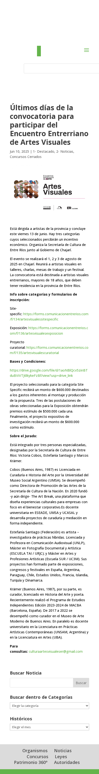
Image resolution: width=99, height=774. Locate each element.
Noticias (63, 750)
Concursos (37, 756)
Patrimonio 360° (31, 762)
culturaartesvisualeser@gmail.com (56, 651)
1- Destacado (43, 151)
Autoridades (67, 762)
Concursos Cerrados (26, 156)
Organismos (35, 750)
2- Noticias (64, 151)
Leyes (61, 756)
